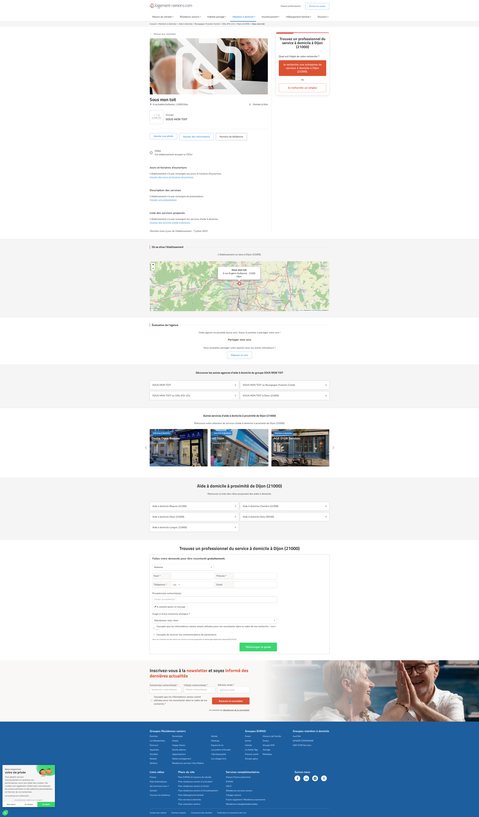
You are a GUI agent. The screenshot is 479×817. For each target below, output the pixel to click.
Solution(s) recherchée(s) (163, 685)
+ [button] (153, 264)
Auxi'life (297, 736)
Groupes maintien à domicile (311, 731)
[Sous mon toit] (239, 283)
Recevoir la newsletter (231, 701)
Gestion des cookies (158, 813)
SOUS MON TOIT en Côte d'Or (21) (171, 395)
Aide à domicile (185, 24)
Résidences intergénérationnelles (242, 804)
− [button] (153, 268)
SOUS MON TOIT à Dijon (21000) (261, 395)
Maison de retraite (162, 16)
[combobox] (176, 584)
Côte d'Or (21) (228, 24)
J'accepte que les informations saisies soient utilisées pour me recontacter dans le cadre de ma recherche (180, 700)
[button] (5, 813)
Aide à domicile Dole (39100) (258, 516)
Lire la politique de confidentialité (17, 796)
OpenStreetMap (316, 310)
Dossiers (322, 16)
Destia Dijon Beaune (166, 438)
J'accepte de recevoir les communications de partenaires (186, 634)
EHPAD (229, 781)
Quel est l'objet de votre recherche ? (299, 56)
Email (219, 584)
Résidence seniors (189, 16)
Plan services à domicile (189, 799)
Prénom (221, 576)
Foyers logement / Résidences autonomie (245, 799)
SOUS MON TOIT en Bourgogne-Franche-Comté (269, 385)
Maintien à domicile (243, 16)
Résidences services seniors (239, 790)
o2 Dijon (218, 438)
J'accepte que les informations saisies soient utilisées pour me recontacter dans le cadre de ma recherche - (215, 626)
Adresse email (225, 685)
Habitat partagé (215, 16)
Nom (157, 576)
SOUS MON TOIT (176, 119)
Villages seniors (233, 795)
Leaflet (301, 310)
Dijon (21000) (243, 24)
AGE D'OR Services (286, 438)
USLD (229, 786)
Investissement (270, 16)
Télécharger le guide (258, 647)
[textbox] (176, 585)
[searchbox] (214, 599)
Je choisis (28, 804)
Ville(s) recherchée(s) (195, 685)
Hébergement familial (297, 16)
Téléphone (160, 584)
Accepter (46, 804)
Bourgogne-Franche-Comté (207, 24)
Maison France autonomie (238, 777)
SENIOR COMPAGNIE (303, 740)
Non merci (11, 804)
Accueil (153, 24)
